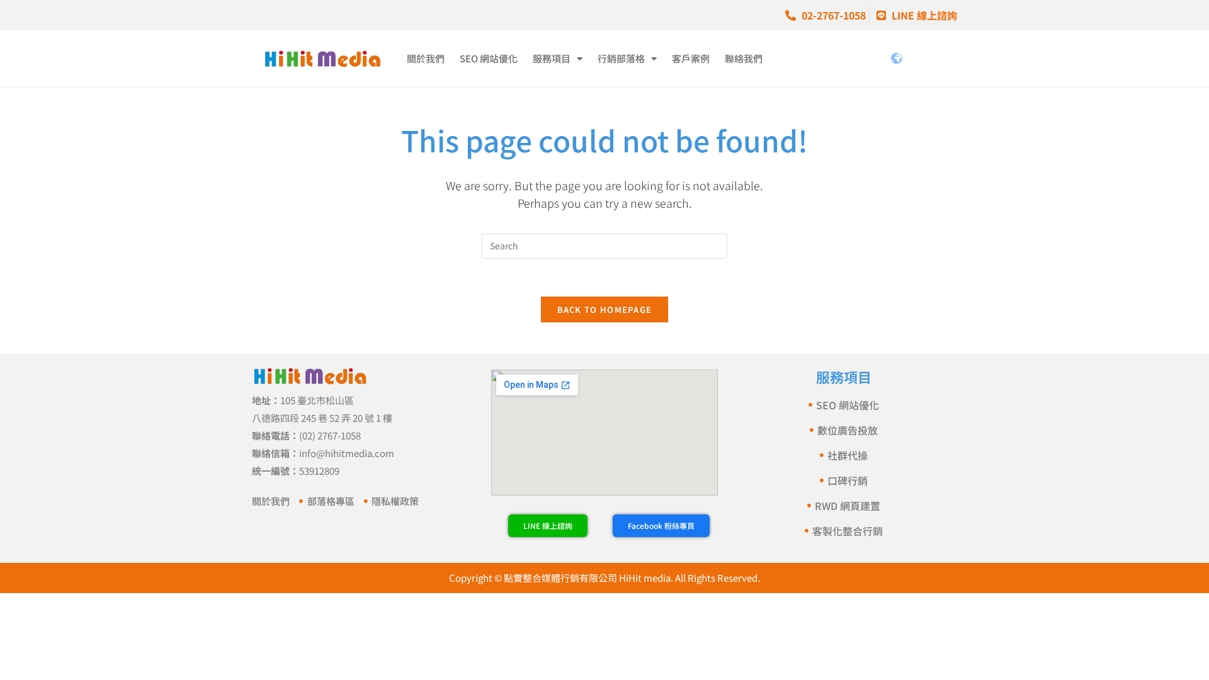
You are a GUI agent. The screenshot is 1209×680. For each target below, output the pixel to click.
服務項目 (551, 58)
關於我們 (426, 58)
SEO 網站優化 (489, 58)
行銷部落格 (621, 58)
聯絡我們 (744, 58)
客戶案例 (691, 58)
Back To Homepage (604, 309)
